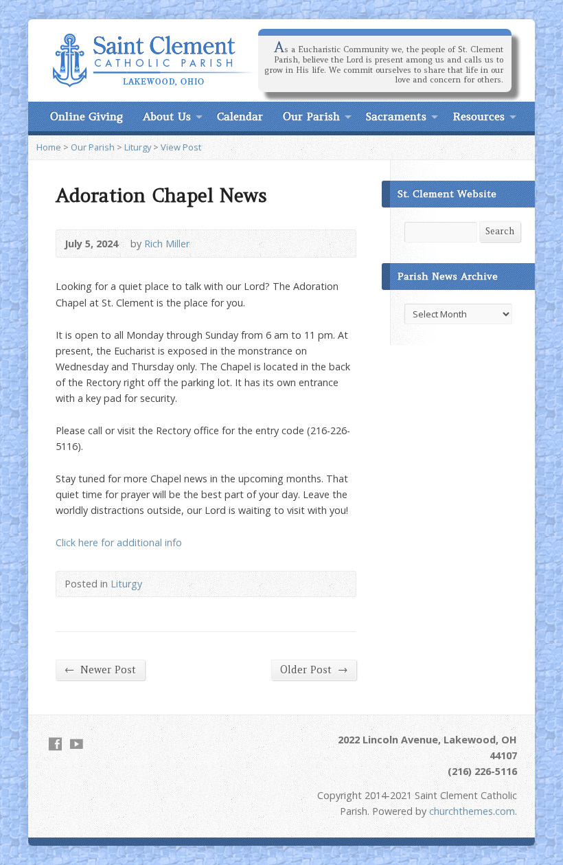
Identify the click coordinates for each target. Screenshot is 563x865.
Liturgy (137, 147)
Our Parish (311, 116)
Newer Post (100, 669)
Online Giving (86, 116)
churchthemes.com (472, 811)
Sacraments (396, 116)
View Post (181, 147)
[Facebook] (55, 743)
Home (48, 147)
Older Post (313, 669)
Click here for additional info (119, 542)
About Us (167, 116)
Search (499, 231)
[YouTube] (76, 743)
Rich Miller (166, 243)
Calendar (240, 116)
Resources (478, 116)
